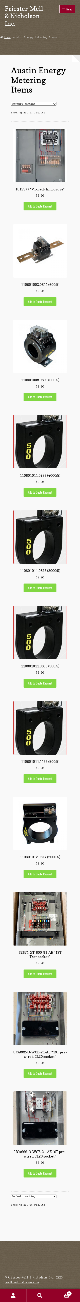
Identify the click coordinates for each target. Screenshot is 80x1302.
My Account (13, 1295)
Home (7, 37)
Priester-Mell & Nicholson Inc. (24, 16)
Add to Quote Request (40, 206)
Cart (61, 1292)
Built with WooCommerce (22, 1282)
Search (40, 1295)
